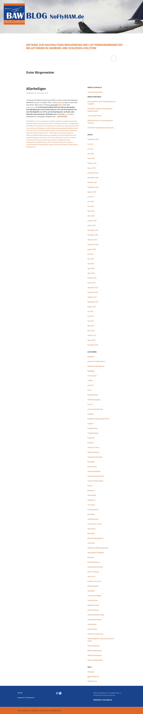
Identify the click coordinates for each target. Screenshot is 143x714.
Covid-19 (90, 385)
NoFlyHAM (39, 142)
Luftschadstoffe (93, 510)
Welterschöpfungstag (95, 650)
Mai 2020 (91, 154)
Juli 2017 (90, 311)
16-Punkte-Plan (40, 126)
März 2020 (91, 158)
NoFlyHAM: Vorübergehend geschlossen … (101, 128)
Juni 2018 (91, 259)
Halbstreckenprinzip (94, 471)
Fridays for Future (93, 447)
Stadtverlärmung (93, 610)
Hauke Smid (60, 135)
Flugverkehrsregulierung (65, 133)
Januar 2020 (92, 168)
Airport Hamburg (31, 128)
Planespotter (62, 142)
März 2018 (91, 273)
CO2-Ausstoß (38, 130)
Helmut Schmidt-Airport (95, 481)
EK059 (48, 130)
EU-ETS (90, 404)
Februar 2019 (92, 221)
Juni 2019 (91, 201)
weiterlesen (62, 116)
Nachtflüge (91, 514)
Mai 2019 (91, 206)
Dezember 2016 (93, 345)
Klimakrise (91, 490)
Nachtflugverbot (31, 142)
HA (35, 102)
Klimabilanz (59, 137)
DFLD (89, 390)
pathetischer (60, 102)
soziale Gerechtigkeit (94, 596)
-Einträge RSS (93, 676)
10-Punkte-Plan (30, 126)
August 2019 (92, 192)
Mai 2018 (91, 264)
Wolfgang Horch (31, 147)
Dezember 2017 (93, 287)
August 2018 (92, 249)
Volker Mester (63, 144)
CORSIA (90, 380)
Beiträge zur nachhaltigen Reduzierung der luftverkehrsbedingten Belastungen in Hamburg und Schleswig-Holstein (74, 46)
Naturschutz (92, 529)
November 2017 (93, 292)
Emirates (53, 130)
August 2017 (92, 307)
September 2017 (93, 302)
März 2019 (91, 216)
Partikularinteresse (94, 562)
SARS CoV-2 (91, 576)
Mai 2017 (91, 321)
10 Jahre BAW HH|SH (94, 116)
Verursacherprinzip (93, 646)
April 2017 (91, 326)
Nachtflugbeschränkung (63, 140)
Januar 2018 (92, 283)
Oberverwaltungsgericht (95, 538)
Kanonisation (51, 137)
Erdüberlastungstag (94, 400)
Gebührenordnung (93, 452)
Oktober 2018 (92, 240)
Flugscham (91, 438)
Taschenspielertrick (31, 144)
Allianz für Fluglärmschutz (96, 361)
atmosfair (47, 128)
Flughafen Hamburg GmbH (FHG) (98, 419)
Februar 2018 (92, 278)
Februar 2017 (92, 335)
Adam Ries (67, 126)
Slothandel (91, 591)
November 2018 (93, 235)
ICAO (40, 137)
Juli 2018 (90, 254)
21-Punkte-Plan (49, 126)
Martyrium (39, 140)
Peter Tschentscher (52, 142)
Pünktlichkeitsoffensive (95, 567)
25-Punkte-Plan (59, 126)
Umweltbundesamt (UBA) (96, 615)
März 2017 (91, 330)
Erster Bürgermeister (62, 130)
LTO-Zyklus (91, 505)
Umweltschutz (63, 123)
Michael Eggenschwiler (49, 140)
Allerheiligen (36, 88)
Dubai (44, 130)
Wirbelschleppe (72, 144)
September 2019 (93, 187)
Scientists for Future (94, 581)
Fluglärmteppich (93, 433)
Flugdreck (29, 133)
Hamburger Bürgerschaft (33, 123)
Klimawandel (92, 495)
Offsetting (91, 543)
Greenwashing (73, 121)
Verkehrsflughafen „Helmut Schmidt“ (48, 144)
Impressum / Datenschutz (26, 697)
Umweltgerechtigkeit (94, 619)
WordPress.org (92, 681)
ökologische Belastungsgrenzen (98, 548)
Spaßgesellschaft (93, 605)
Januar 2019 (92, 225)
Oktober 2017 (92, 297)
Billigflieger (91, 371)
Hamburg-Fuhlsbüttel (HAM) (34, 135)
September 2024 (93, 139)
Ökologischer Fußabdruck (96, 553)
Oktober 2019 (92, 182)
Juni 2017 (91, 316)
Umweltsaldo (92, 624)
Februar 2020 (92, 163)
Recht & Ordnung (54, 123)
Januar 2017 (92, 340)
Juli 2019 (90, 197)
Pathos (45, 142)
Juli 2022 (90, 149)
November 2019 (93, 178)
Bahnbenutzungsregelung (58, 128)
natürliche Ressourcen (95, 524)
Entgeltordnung (93, 395)
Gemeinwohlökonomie (95, 457)
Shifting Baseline (93, 586)
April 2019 (91, 211)
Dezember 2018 (93, 230)
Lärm (67, 114)
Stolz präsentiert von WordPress (28, 710)
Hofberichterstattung (32, 137)
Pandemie (91, 557)
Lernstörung (66, 137)
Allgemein (91, 357)
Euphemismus (30, 107)
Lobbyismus (44, 123)
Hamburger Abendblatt (49, 135)
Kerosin (90, 486)
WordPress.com (56, 710)
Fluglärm (52, 121)
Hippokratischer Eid (70, 135)
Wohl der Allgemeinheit (95, 660)
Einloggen (91, 672)
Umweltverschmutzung (95, 634)
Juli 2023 (90, 144)
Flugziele (58, 121)
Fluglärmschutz (93, 428)
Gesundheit (64, 121)
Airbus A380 (74, 126)
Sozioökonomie (93, 600)
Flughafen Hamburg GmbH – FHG (42, 133)
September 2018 (93, 244)
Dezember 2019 (93, 173)
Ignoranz (44, 137)
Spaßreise (70, 142)
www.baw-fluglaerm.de (95, 92)
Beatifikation (69, 128)
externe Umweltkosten (42, 121)
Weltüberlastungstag (94, 655)
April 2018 (91, 268)
